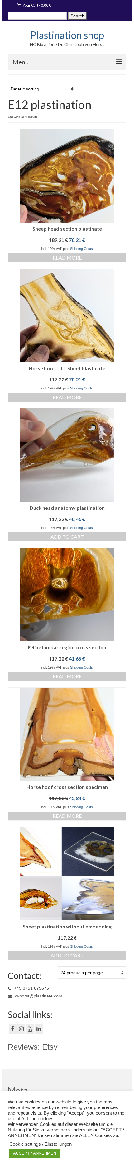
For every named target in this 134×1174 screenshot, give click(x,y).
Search (77, 15)
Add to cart (67, 537)
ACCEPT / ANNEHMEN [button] (34, 1153)
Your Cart (36, 5)
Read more (67, 257)
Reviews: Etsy (33, 1047)
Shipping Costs (81, 249)
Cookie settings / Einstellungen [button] (40, 1144)
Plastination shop (67, 35)
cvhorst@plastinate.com (38, 995)
